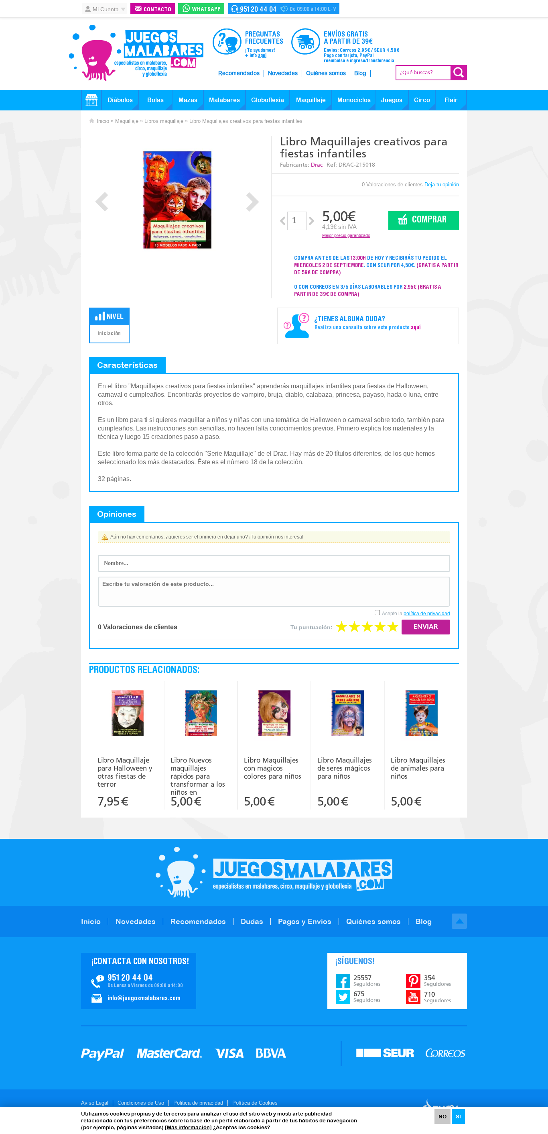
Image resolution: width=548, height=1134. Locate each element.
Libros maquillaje (163, 121)
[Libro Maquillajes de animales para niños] (421, 714)
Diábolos (120, 99)
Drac (317, 164)
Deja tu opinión (441, 185)
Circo (422, 99)
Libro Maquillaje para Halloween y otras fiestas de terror (124, 772)
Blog (360, 73)
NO (442, 1117)
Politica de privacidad (198, 1103)
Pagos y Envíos (304, 921)
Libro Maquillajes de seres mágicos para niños (344, 768)
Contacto (157, 10)
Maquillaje (311, 99)
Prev (101, 202)
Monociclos (354, 99)
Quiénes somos (326, 73)
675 (366, 997)
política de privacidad (427, 613)
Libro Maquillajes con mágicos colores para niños (272, 768)
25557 (366, 981)
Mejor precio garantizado (346, 235)
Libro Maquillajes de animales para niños (418, 768)
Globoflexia (267, 99)
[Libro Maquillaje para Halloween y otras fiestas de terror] (127, 714)
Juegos (391, 99)
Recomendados (239, 73)
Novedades (283, 73)
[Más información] (188, 1127)
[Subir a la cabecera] (459, 921)
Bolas (155, 99)
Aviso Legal (94, 1103)
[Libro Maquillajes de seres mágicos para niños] (347, 714)
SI (458, 1117)
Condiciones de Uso (141, 1103)
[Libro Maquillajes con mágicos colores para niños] (274, 714)
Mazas (188, 99)
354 (437, 981)
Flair (451, 99)
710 (437, 997)
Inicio (103, 121)
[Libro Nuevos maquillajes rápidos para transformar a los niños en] (200, 714)
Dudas (252, 921)
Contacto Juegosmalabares (283, 8)
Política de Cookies (255, 1103)
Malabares (224, 99)
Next (252, 202)
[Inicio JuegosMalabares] (91, 100)
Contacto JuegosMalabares (138, 981)
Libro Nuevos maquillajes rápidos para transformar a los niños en (197, 775)
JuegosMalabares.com (136, 53)
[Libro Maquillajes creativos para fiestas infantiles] (177, 200)
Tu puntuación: (311, 627)
